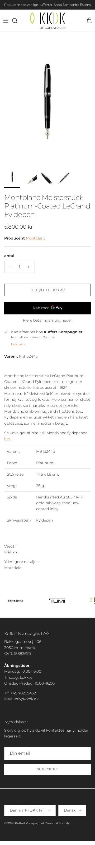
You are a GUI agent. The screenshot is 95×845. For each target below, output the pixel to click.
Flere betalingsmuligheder (47, 320)
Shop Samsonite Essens (72, 5)
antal (9, 255)
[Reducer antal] (9, 267)
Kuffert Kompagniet (29, 823)
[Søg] (17, 21)
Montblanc (36, 238)
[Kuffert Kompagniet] (47, 20)
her (7, 438)
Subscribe (47, 769)
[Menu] (6, 21)
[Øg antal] (30, 267)
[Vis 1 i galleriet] (47, 97)
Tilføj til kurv (47, 290)
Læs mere (18, 344)
